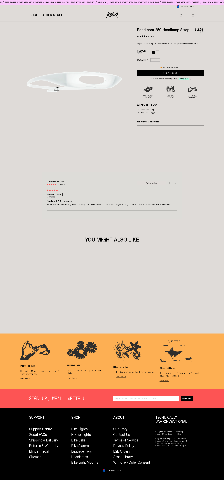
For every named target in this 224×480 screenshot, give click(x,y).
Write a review (151, 183)
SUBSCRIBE (187, 398)
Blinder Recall (39, 451)
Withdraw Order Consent (131, 462)
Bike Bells (78, 440)
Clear (157, 52)
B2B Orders (121, 451)
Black (153, 52)
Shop (34, 15)
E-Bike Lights (81, 434)
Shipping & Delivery (43, 440)
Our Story (120, 429)
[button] (142, 36)
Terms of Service (125, 440)
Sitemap (35, 457)
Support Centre (40, 429)
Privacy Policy (123, 445)
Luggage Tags (81, 451)
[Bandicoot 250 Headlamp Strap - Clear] (67, 291)
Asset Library (123, 457)
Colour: (141, 52)
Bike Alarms (80, 445)
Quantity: (142, 60)
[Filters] (169, 183)
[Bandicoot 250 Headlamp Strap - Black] (65, 291)
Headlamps (79, 457)
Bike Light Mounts (84, 462)
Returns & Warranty (43, 445)
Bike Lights (79, 429)
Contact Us (121, 434)
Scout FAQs (38, 434)
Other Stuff (52, 15)
